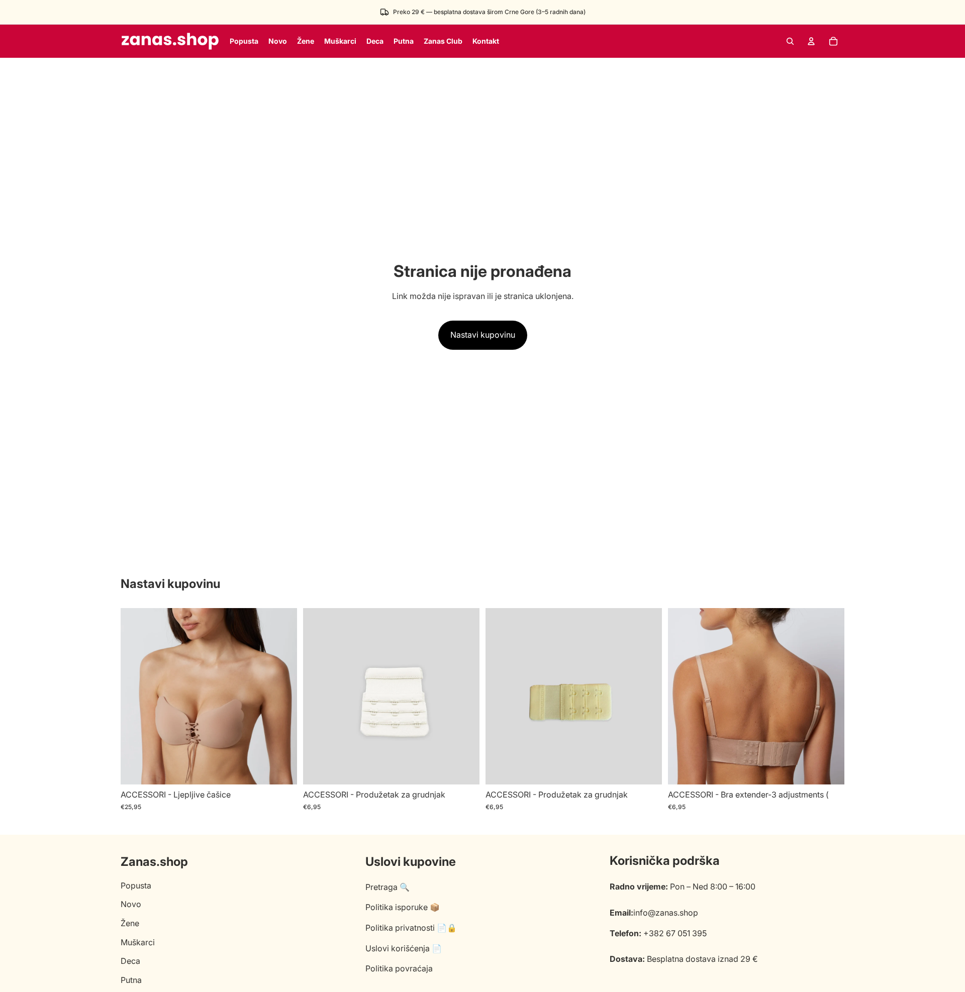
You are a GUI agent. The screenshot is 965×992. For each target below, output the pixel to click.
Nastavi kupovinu (482, 335)
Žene (130, 923)
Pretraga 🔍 (387, 887)
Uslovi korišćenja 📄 (403, 948)
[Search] (790, 41)
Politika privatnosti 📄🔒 (411, 928)
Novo (131, 904)
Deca (130, 961)
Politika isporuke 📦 (402, 907)
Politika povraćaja (399, 968)
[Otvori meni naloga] (811, 41)
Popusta (136, 885)
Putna (131, 980)
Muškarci (138, 942)
